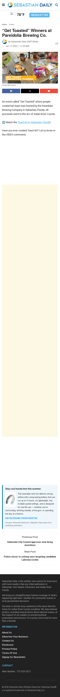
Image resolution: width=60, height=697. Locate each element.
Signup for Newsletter (14, 657)
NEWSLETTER (39, 15)
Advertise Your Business (15, 636)
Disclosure (8, 644)
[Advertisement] (30, 311)
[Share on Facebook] (11, 91)
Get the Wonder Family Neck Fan (21, 517)
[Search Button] (56, 5)
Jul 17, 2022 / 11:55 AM (17, 46)
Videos (11, 24)
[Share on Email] (49, 91)
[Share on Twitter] (30, 91)
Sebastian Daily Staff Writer (24, 41)
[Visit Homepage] (30, 5)
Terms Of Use (9, 653)
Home (4, 24)
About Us (7, 632)
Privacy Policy (9, 649)
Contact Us (8, 640)
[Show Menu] (3, 5)
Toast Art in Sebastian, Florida (34, 122)
